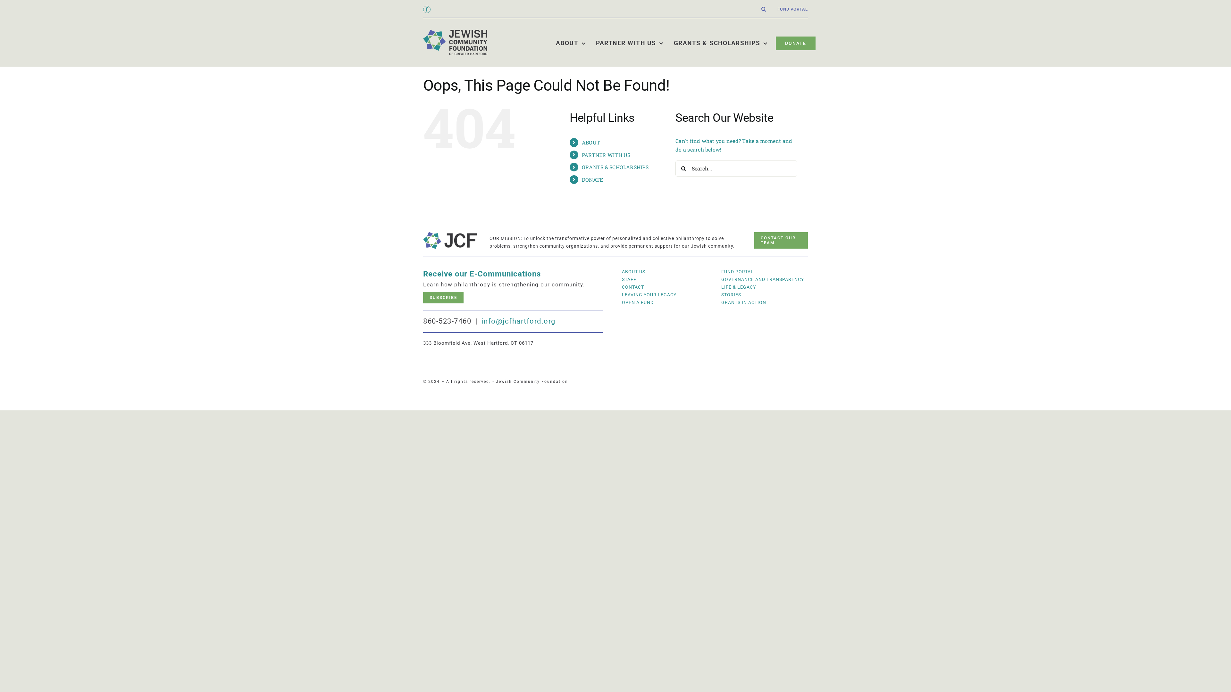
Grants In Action (743, 302)
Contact (633, 287)
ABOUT (591, 142)
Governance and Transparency (762, 279)
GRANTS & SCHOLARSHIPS (615, 167)
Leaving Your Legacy (649, 294)
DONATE (592, 179)
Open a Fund (638, 302)
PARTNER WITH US (606, 155)
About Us (633, 271)
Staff (629, 279)
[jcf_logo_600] (455, 32)
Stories (731, 294)
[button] (763, 9)
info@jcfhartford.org (519, 321)
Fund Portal (737, 271)
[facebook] (427, 9)
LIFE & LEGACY (738, 287)
